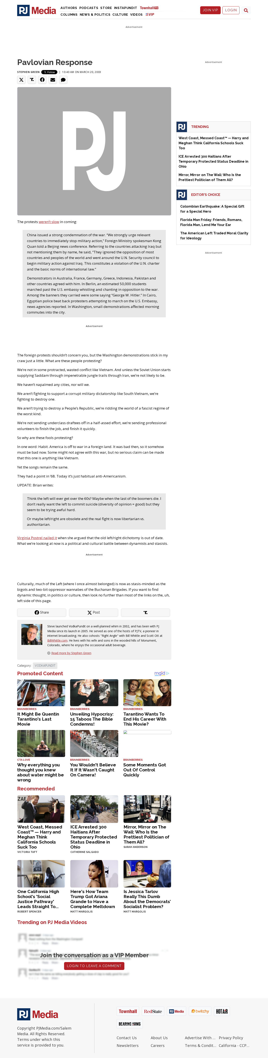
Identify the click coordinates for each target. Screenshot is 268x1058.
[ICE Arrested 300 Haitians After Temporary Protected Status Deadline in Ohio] (94, 808)
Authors (69, 8)
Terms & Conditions (201, 1045)
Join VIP (210, 10)
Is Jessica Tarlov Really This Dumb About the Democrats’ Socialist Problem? (147, 899)
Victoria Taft (27, 852)
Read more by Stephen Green (71, 653)
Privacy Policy (231, 1037)
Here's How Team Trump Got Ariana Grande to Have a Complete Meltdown (92, 899)
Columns (69, 15)
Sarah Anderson (136, 847)
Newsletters (128, 1045)
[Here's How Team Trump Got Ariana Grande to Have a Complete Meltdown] (94, 873)
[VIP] (150, 14)
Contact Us (127, 1037)
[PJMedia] (36, 10)
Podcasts (88, 8)
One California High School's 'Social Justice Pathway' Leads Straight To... (38, 899)
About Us (159, 1037)
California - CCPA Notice (235, 1045)
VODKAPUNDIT (45, 665)
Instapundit (125, 8)
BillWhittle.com (57, 640)
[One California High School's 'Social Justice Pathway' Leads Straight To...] (41, 873)
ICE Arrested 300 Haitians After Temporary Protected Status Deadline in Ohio (93, 837)
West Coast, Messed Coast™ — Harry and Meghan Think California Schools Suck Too (39, 837)
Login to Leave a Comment (94, 966)
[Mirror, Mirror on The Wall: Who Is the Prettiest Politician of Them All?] (147, 808)
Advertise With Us (201, 1037)
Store (106, 8)
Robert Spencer (29, 911)
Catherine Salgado (84, 852)
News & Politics (95, 15)
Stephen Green (28, 72)
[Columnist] (33, 634)
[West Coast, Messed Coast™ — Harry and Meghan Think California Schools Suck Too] (41, 808)
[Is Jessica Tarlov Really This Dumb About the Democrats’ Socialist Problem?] (147, 873)
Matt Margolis (81, 911)
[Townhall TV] (150, 7)
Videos (136, 15)
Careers (158, 1045)
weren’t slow (49, 221)
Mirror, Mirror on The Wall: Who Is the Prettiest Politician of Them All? (146, 834)
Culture (120, 15)
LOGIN (231, 10)
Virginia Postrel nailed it (37, 537)
